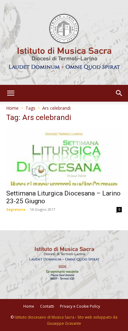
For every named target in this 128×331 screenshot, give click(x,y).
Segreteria (15, 209)
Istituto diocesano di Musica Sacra (44, 317)
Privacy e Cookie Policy (80, 306)
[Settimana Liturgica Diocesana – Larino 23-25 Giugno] (64, 157)
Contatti (47, 306)
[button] (11, 93)
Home (12, 108)
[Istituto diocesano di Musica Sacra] (64, 42)
